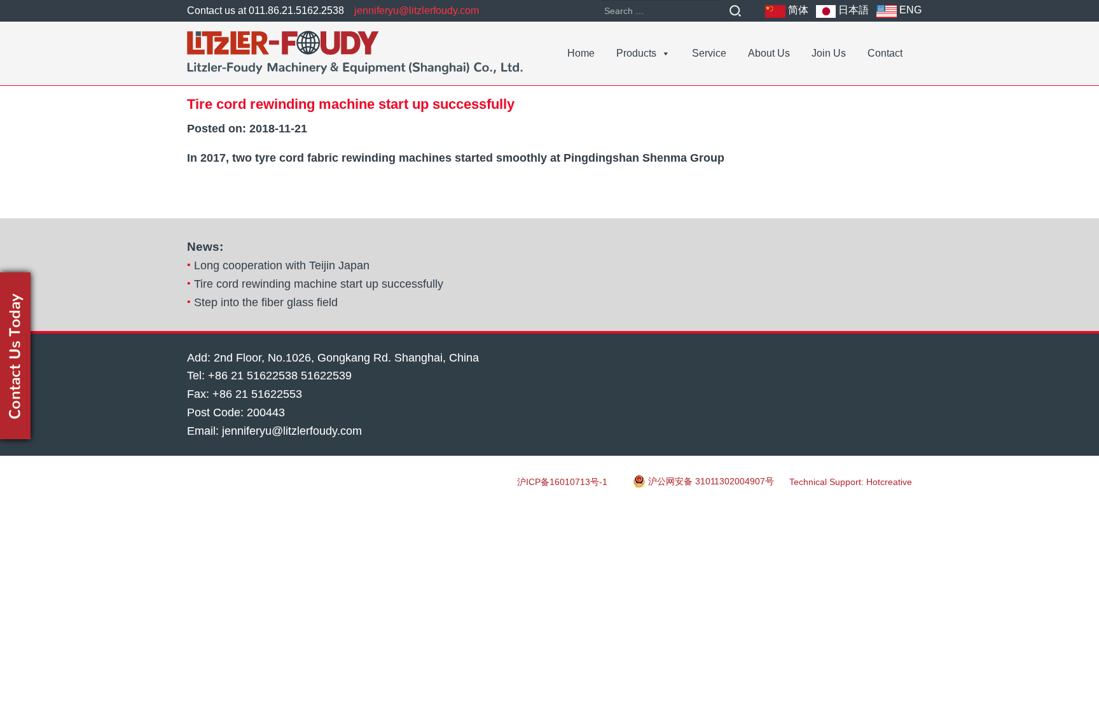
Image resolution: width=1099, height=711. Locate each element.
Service (709, 53)
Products (636, 53)
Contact (884, 53)
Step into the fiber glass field (266, 302)
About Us (769, 53)
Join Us (829, 53)
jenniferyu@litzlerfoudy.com (416, 10)
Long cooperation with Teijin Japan (282, 265)
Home (581, 53)
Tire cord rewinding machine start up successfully (318, 284)
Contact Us (15, 355)
